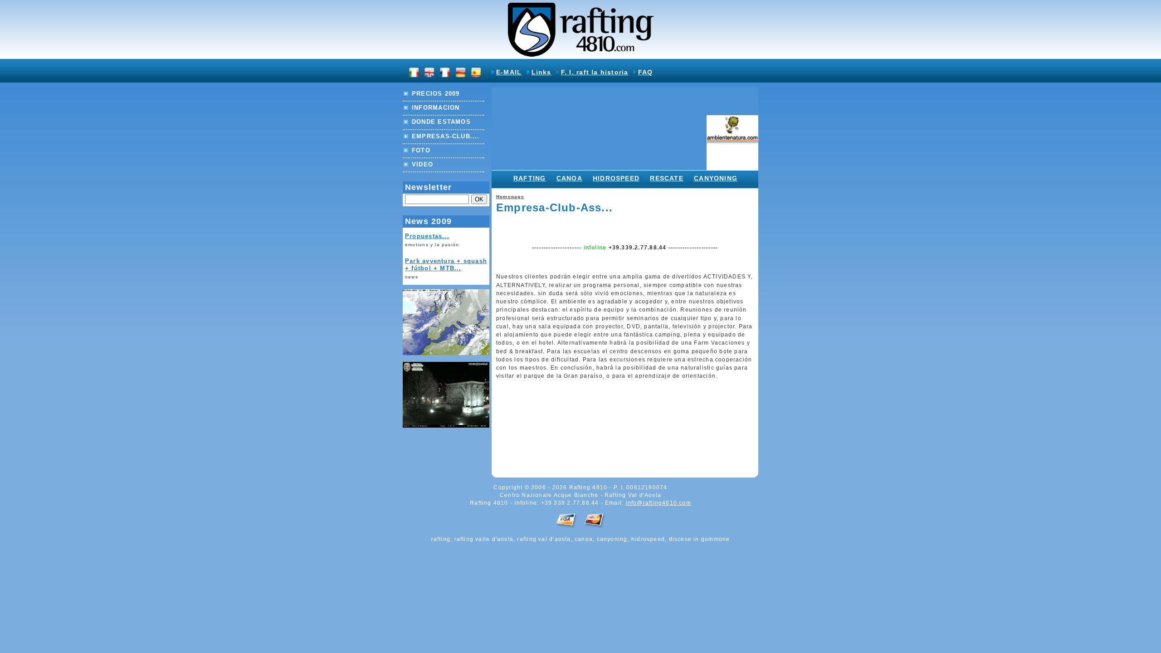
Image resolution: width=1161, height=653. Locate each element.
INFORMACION (435, 107)
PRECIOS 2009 (436, 93)
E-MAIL (509, 72)
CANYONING (715, 178)
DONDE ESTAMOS (441, 121)
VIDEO (422, 164)
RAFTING (529, 178)
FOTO (421, 150)
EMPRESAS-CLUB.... (446, 136)
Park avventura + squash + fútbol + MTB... (446, 265)
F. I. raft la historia (595, 72)
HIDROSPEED (616, 178)
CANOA (569, 178)
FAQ (645, 72)
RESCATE (666, 178)
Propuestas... (427, 236)
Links (541, 72)
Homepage (510, 196)
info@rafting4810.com (658, 503)
